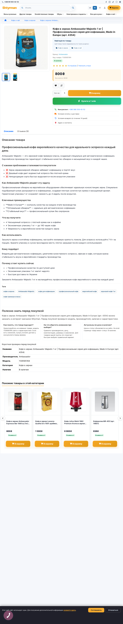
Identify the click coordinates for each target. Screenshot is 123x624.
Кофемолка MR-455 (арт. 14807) (103, 422)
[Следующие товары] (120, 418)
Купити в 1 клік (88, 101)
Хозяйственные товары (44, 14)
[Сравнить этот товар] (61, 85)
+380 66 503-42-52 (11, 2)
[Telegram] (120, 2)
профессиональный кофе (68, 291)
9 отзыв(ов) (72, 66)
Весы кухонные (10, 14)
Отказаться (113, 610)
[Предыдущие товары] (3, 418)
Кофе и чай (110, 14)
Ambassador (63, 54)
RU (95, 8)
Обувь (59, 14)
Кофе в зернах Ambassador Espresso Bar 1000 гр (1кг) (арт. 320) (17, 422)
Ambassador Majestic (26, 291)
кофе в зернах (8, 291)
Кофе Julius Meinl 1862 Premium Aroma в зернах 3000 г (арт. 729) (74, 422)
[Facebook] (106, 2)
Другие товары (25, 14)
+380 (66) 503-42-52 (77, 109)
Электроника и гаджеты (76, 14)
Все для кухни (96, 14)
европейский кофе (89, 291)
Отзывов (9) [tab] (23, 131)
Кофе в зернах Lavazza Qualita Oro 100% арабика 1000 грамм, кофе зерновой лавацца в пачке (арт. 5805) (47, 422)
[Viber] (117, 2)
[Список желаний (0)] (100, 7)
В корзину (95, 93)
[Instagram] (110, 2)
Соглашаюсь (96, 610)
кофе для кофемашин (46, 291)
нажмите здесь (70, 610)
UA (90, 8)
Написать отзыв (85, 66)
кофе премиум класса (11, 297)
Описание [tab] (8, 131)
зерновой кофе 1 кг (108, 291)
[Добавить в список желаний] (56, 85)
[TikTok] (113, 2)
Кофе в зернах (30, 20)
